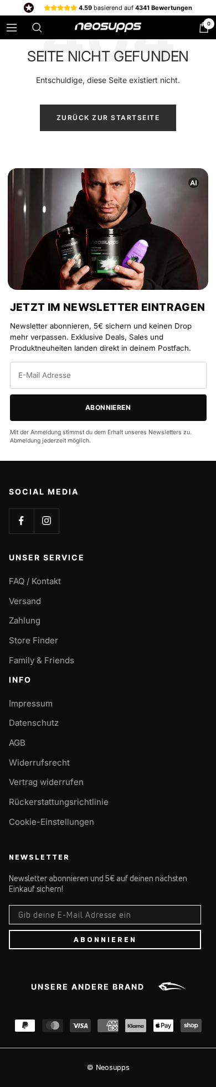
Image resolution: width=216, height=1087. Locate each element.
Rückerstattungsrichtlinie (59, 802)
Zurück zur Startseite (108, 117)
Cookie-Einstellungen (51, 821)
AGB (17, 742)
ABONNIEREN (105, 939)
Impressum (31, 703)
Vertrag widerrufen (46, 782)
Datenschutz (34, 722)
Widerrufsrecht (39, 762)
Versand (25, 601)
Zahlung (24, 620)
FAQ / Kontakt (35, 581)
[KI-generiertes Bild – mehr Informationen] (193, 182)
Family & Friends (41, 660)
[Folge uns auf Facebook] (21, 520)
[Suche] (37, 28)
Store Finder (33, 640)
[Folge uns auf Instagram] (46, 520)
